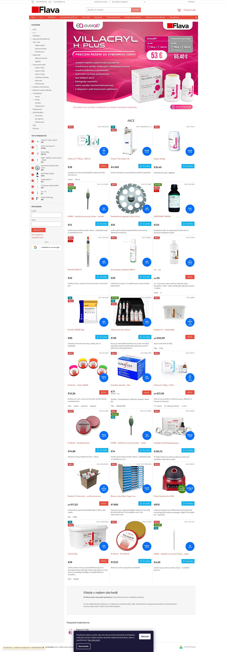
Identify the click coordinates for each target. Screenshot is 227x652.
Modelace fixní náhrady (41, 87)
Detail (103, 166)
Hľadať (136, 10)
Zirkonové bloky (41, 49)
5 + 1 (34, 33)
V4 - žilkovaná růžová (171, 406)
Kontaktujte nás (100, 2)
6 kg (155, 348)
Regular (76, 579)
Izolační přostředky (42, 77)
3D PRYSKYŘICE (38, 112)
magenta (93, 406)
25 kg (161, 348)
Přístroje (36, 128)
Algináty (38, 61)
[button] (76, 67)
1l (161, 293)
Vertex (37, 96)
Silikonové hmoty (41, 58)
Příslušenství (39, 52)
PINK (112, 406)
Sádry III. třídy (40, 71)
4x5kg (75, 517)
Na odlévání (39, 119)
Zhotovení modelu (39, 65)
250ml (156, 293)
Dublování (38, 81)
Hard (69, 579)
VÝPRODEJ (36, 36)
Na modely (39, 116)
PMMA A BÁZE (40, 45)
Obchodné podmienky (120, 2)
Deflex (37, 100)
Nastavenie (83, 646)
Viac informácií (94, 640)
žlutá (69, 406)
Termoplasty (37, 93)
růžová (77, 179)
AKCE (34, 29)
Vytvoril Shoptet (190, 647)
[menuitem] (33, 17)
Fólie (34, 125)
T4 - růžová (158, 406)
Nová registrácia (37, 235)
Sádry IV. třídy (40, 74)
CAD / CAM (36, 42)
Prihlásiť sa (38, 230)
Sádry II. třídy (39, 68)
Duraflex (38, 103)
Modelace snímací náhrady (42, 90)
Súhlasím (145, 636)
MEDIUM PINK (120, 406)
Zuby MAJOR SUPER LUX (41, 39)
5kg (69, 517)
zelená (70, 179)
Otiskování (36, 55)
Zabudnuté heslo (37, 237)
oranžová (84, 406)
